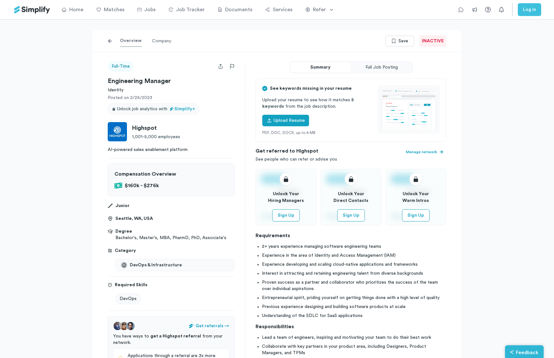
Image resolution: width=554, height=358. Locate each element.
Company (161, 41)
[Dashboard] (32, 10)
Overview (131, 40)
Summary (320, 67)
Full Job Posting (381, 67)
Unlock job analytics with (156, 109)
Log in (529, 9)
